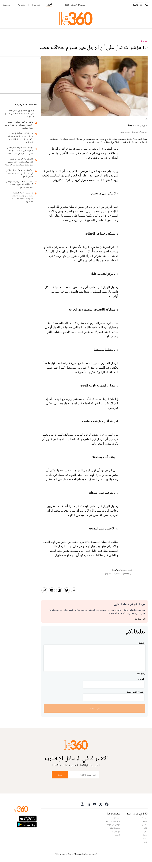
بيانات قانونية (115, 828)
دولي (146, 842)
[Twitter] (100, 804)
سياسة (145, 818)
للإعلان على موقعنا (113, 825)
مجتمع (145, 825)
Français (36, 5)
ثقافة (146, 828)
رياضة (145, 835)
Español (6, 5)
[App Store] (28, 818)
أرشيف (117, 835)
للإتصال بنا (116, 831)
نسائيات (144, 41)
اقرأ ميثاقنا (140, 618)
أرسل (60, 775)
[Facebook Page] (107, 804)
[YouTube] (94, 804)
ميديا (146, 831)
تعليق (141, 642)
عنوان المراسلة (135, 691)
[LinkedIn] (88, 804)
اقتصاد (145, 821)
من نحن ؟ (116, 818)
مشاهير (145, 838)
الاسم (141, 679)
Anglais (21, 5)
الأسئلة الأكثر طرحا (113, 821)
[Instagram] (82, 804)
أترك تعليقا (94, 708)
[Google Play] (26, 824)
